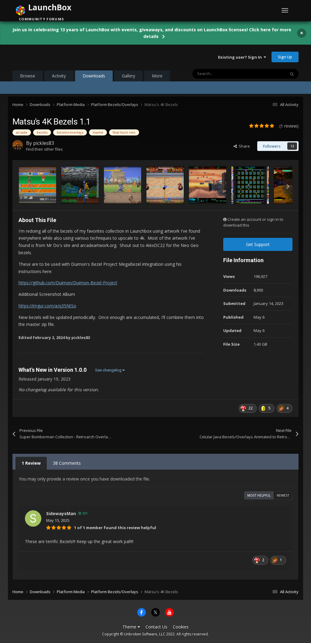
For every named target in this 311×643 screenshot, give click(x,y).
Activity (59, 76)
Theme (130, 627)
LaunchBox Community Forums (61, 56)
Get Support (258, 244)
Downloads (94, 76)
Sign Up (285, 57)
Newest (283, 495)
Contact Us (156, 627)
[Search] (292, 74)
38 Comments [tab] (67, 463)
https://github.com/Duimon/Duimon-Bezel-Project (68, 283)
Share (243, 146)
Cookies (181, 627)
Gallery (128, 76)
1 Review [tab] (31, 463)
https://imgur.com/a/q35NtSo (47, 306)
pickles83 (43, 143)
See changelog (108, 370)
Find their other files (44, 149)
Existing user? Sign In (241, 57)
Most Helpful (259, 495)
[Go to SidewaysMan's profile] (33, 518)
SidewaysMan (61, 513)
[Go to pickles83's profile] (17, 145)
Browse (27, 76)
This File (270, 73)
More (157, 76)
